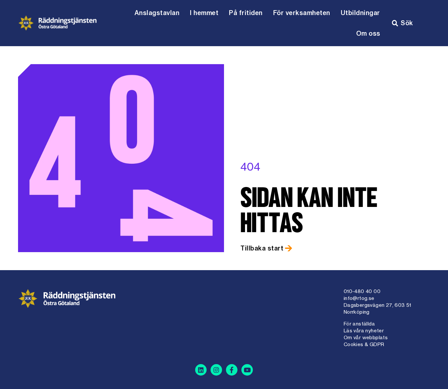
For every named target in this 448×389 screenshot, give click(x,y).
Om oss (368, 33)
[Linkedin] (201, 370)
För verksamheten (301, 13)
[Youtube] (247, 370)
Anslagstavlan (157, 13)
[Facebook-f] (231, 370)
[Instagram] (216, 370)
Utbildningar (360, 13)
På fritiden (246, 13)
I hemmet (204, 13)
